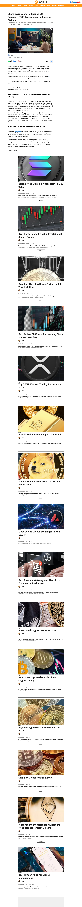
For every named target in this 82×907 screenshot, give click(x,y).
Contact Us (61, 5)
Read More (41, 200)
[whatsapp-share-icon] (9, 62)
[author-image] (9, 55)
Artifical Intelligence (45, 5)
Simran (22, 190)
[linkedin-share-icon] (16, 62)
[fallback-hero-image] (41, 168)
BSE (25, 113)
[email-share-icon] (19, 62)
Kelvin (11, 55)
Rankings (54, 5)
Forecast (25, 5)
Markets (31, 5)
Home (13, 5)
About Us (19, 5)
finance (10, 150)
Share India (18, 131)
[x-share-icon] (11, 62)
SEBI (49, 76)
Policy (36, 5)
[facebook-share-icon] (14, 62)
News (15, 150)
